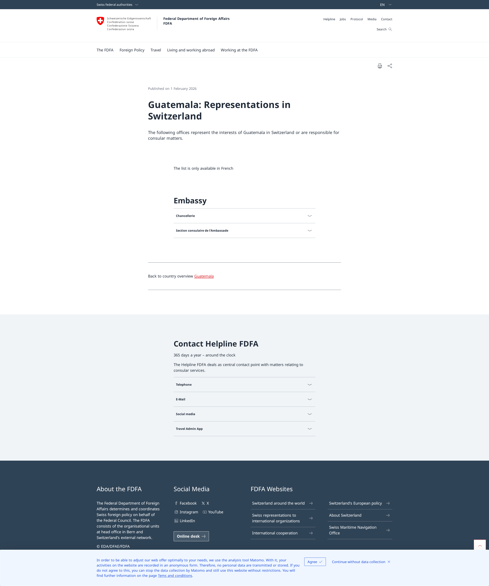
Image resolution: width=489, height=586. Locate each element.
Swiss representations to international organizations (276, 518)
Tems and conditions (175, 575)
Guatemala (204, 276)
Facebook (188, 503)
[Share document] (390, 66)
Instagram (189, 512)
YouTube (215, 512)
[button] (105, 50)
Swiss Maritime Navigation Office (352, 530)
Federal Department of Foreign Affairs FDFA (197, 21)
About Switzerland (345, 515)
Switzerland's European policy (355, 503)
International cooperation (275, 533)
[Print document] (380, 66)
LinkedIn (187, 520)
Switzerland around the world (278, 503)
